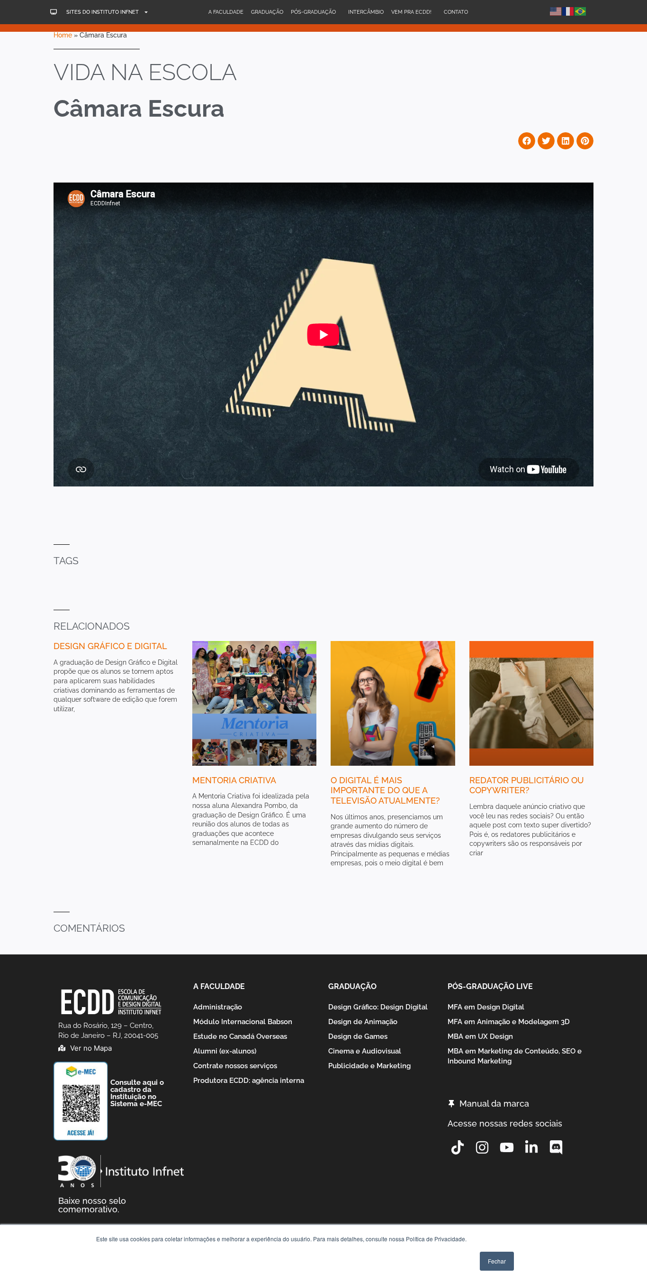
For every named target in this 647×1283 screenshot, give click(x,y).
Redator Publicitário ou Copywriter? (526, 785)
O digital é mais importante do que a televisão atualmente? (385, 790)
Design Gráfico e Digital (110, 646)
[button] (526, 140)
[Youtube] (507, 1147)
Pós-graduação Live (490, 986)
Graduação (267, 12)
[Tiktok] (457, 1147)
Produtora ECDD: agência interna (248, 1080)
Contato (456, 12)
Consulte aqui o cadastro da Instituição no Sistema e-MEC (137, 1093)
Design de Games (357, 1036)
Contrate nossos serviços (235, 1066)
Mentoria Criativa (234, 780)
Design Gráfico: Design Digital (378, 1007)
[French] (568, 10)
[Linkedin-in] (531, 1147)
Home (63, 35)
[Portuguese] (581, 10)
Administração (217, 1007)
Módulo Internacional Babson (242, 1021)
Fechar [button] (497, 1261)
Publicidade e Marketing (369, 1066)
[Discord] (556, 1147)
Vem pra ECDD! (411, 12)
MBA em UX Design (480, 1036)
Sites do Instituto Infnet (102, 12)
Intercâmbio (366, 12)
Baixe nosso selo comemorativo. (92, 1205)
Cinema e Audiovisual (364, 1051)
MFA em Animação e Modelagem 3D (509, 1021)
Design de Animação (362, 1021)
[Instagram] (482, 1147)
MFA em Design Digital (486, 1007)
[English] (556, 10)
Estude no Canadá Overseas (240, 1036)
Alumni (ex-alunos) (224, 1051)
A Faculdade (225, 12)
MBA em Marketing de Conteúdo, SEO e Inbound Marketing (515, 1056)
